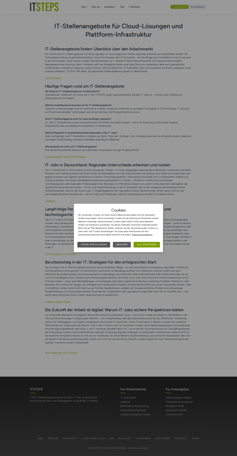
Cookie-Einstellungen (94, 244)
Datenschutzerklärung (142, 234)
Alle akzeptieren (146, 244)
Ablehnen (121, 244)
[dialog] (118, 228)
